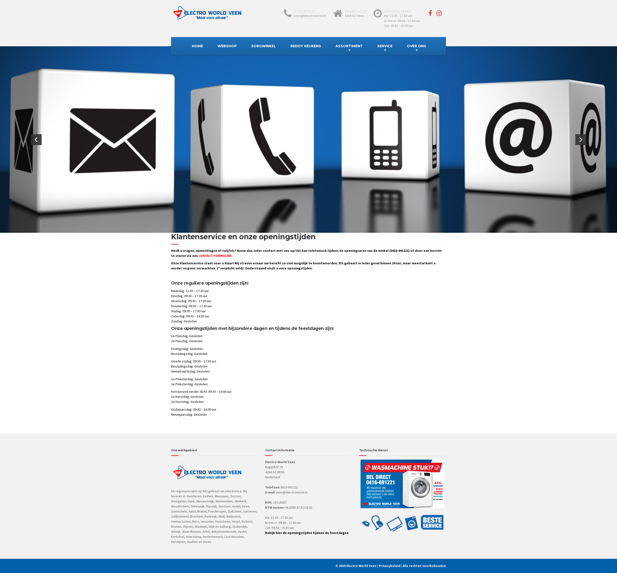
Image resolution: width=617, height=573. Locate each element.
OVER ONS (416, 46)
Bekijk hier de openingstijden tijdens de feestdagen (307, 533)
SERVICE (384, 46)
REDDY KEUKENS (305, 46)
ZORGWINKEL (263, 46)
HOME (197, 46)
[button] (36, 139)
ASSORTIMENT (349, 46)
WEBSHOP (227, 46)
